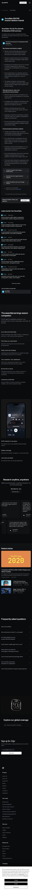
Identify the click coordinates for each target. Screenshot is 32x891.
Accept (16, 880)
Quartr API (18, 189)
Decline (16, 883)
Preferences (16, 887)
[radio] (11, 489)
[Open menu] (29, 2)
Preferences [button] (25, 875)
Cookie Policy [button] (21, 874)
